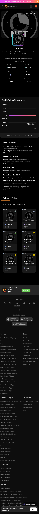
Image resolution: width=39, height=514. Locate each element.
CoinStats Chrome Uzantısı (31, 402)
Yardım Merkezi (5, 488)
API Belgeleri (26, 355)
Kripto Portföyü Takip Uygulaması (10, 338)
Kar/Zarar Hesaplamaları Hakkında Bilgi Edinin (13, 497)
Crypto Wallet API (5, 448)
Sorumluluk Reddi (5, 468)
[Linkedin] (29, 304)
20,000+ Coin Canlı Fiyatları (8, 434)
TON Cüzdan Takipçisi (7, 379)
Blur (15, 180)
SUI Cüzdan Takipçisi (6, 388)
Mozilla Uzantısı (27, 407)
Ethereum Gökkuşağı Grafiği (8, 416)
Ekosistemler (4, 393)
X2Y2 (12, 180)
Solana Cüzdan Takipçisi (7, 367)
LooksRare (21, 180)
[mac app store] (19, 324)
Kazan (2, 341)
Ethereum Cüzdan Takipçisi (8, 373)
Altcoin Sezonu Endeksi (7, 431)
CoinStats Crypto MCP (7, 443)
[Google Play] (26, 319)
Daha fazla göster (19, 61)
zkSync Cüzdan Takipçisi (8, 361)
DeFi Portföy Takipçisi (7, 355)
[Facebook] (19, 309)
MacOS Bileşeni (27, 404)
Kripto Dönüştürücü (6, 410)
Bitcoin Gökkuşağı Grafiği (7, 413)
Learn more (28, 1)
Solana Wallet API (5, 451)
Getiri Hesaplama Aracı (7, 404)
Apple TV (26, 410)
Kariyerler (26, 346)
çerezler (20, 508)
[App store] (12, 319)
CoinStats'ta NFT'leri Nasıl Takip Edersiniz (12, 506)
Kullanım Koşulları (5, 471)
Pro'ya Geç (26, 290)
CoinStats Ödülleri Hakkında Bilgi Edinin (12, 503)
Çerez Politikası (5, 477)
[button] (8, 135)
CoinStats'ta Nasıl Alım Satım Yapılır (10, 500)
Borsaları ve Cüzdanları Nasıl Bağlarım (11, 491)
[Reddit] (24, 304)
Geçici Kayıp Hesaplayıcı (7, 407)
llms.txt (2, 446)
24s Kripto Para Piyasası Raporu (10, 425)
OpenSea (6, 180)
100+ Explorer (4, 437)
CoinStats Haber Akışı (29, 361)
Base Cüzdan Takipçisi (7, 376)
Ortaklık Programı (5, 352)
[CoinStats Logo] (11, 6)
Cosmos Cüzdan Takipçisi (8, 370)
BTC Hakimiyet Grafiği (6, 428)
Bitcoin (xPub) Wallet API (7, 460)
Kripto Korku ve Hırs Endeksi (8, 419)
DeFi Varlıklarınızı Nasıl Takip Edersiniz (11, 494)
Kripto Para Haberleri (6, 346)
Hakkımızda (26, 364)
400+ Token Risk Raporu (8, 440)
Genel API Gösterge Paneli (31, 358)
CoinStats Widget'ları (6, 422)
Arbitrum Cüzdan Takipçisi (8, 364)
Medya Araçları (27, 344)
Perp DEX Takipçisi (6, 390)
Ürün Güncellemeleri (29, 338)
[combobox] (13, 204)
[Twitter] (5, 304)
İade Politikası (4, 480)
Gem (27, 180)
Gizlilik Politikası (5, 474)
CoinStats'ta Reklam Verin (30, 349)
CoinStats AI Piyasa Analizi (8, 349)
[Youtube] (34, 304)
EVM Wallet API (4, 454)
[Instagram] (10, 304)
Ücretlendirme (27, 341)
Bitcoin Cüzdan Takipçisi (7, 385)
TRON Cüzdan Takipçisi (7, 382)
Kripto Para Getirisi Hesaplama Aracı (11, 402)
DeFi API (2, 457)
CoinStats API (27, 352)
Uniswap (32, 180)
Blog (1, 344)
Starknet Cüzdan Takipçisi (8, 358)
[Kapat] (36, 1)
